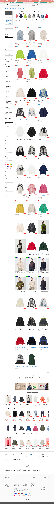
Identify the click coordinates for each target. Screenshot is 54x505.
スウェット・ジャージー (25, 378)
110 (6, 190)
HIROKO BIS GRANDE (8, 20)
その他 (7, 34)
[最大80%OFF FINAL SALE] (27, 1)
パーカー (39, 377)
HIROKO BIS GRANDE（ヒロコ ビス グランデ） (16, 8)
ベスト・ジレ (36, 377)
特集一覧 (32, 392)
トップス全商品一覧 (32, 375)
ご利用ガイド (32, 483)
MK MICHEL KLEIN (8, 56)
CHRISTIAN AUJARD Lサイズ (9, 87)
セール (7, 41)
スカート (7, 128)
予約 (6, 47)
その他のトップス (30, 378)
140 (6, 195)
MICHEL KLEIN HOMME (8, 98)
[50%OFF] (20, 34)
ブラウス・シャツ (23, 377)
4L (6, 181)
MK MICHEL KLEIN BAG (9, 95)
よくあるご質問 (33, 484)
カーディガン (26, 377)
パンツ (7, 126)
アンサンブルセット (31, 377)
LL (6, 178)
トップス (23, 8)
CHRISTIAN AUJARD (16, 484)
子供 (6, 32)
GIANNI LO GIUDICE (8, 81)
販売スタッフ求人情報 (42, 487)
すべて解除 (10, 23)
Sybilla (7, 61)
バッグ (7, 136)
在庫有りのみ (7, 21)
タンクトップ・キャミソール (18, 378)
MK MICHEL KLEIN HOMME (8, 102)
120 (6, 192)
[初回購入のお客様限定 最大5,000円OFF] (27, 2)
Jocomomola (7, 66)
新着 (6, 45)
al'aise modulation (8, 76)
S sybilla (6, 484)
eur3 (6, 90)
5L (6, 183)
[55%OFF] (43, 72)
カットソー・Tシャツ (17, 377)
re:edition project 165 (8, 112)
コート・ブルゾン (8, 131)
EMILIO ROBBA (24, 483)
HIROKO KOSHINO (25, 485)
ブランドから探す (9, 8)
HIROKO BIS (6, 487)
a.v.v (6, 51)
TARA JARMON (7, 486)
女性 (6, 29)
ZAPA (7, 71)
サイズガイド (32, 485)
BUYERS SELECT (8, 107)
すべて (7, 27)
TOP (5, 8)
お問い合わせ (32, 486)
